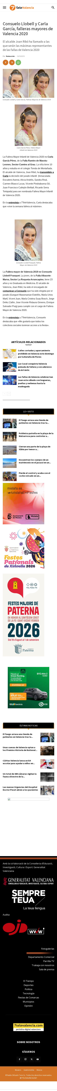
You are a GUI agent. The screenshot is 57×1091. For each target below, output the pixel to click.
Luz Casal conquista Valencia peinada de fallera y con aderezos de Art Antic (35, 366)
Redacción (10, 56)
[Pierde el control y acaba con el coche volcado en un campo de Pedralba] (10, 476)
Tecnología (28, 993)
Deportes (28, 985)
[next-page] (9, 394)
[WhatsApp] (18, 62)
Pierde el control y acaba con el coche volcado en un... (34, 474)
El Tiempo (28, 981)
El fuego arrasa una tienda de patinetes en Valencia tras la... (34, 421)
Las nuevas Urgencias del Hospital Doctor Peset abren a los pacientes (20, 788)
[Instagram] (25, 1059)
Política (28, 989)
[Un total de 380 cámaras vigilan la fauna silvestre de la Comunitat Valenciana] (47, 777)
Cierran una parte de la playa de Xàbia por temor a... (34, 448)
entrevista (13, 202)
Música (39, 1070)
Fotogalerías (47, 948)
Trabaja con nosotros (43, 965)
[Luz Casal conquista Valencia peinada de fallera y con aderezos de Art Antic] (10, 367)
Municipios (28, 1001)
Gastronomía (29, 1070)
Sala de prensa (46, 969)
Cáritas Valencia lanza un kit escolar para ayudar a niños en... (19, 762)
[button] (4, 7)
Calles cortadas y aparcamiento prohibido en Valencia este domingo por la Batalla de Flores (36, 353)
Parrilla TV (48, 961)
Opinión (28, 1005)
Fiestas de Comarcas (28, 997)
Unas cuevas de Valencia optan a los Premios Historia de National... (20, 748)
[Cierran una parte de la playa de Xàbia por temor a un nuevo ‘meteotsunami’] (10, 450)
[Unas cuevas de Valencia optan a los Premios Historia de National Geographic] (47, 750)
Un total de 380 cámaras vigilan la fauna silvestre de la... (20, 775)
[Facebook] (5, 62)
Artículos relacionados (28, 341)
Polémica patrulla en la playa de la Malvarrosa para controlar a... (36, 434)
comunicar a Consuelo (15, 291)
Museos (18, 1070)
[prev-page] (4, 394)
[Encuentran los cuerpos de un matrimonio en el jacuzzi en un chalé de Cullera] (10, 463)
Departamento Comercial (41, 957)
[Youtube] (37, 1059)
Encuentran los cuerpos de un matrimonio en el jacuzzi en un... (35, 461)
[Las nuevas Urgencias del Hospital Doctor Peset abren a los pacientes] (47, 790)
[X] (12, 62)
